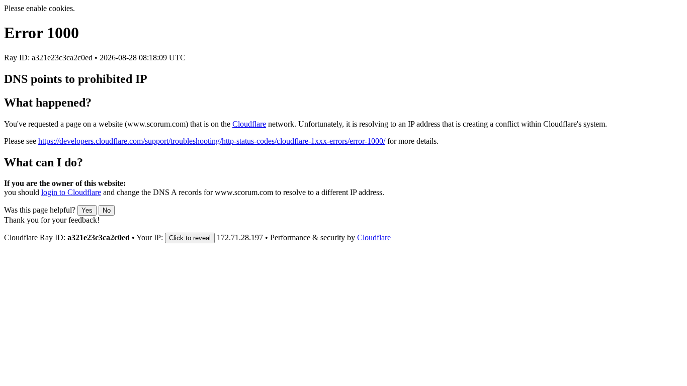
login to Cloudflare (71, 192)
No (107, 210)
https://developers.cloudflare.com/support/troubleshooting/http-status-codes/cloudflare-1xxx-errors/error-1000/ (211, 141)
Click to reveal (190, 238)
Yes (87, 210)
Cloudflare (249, 124)
